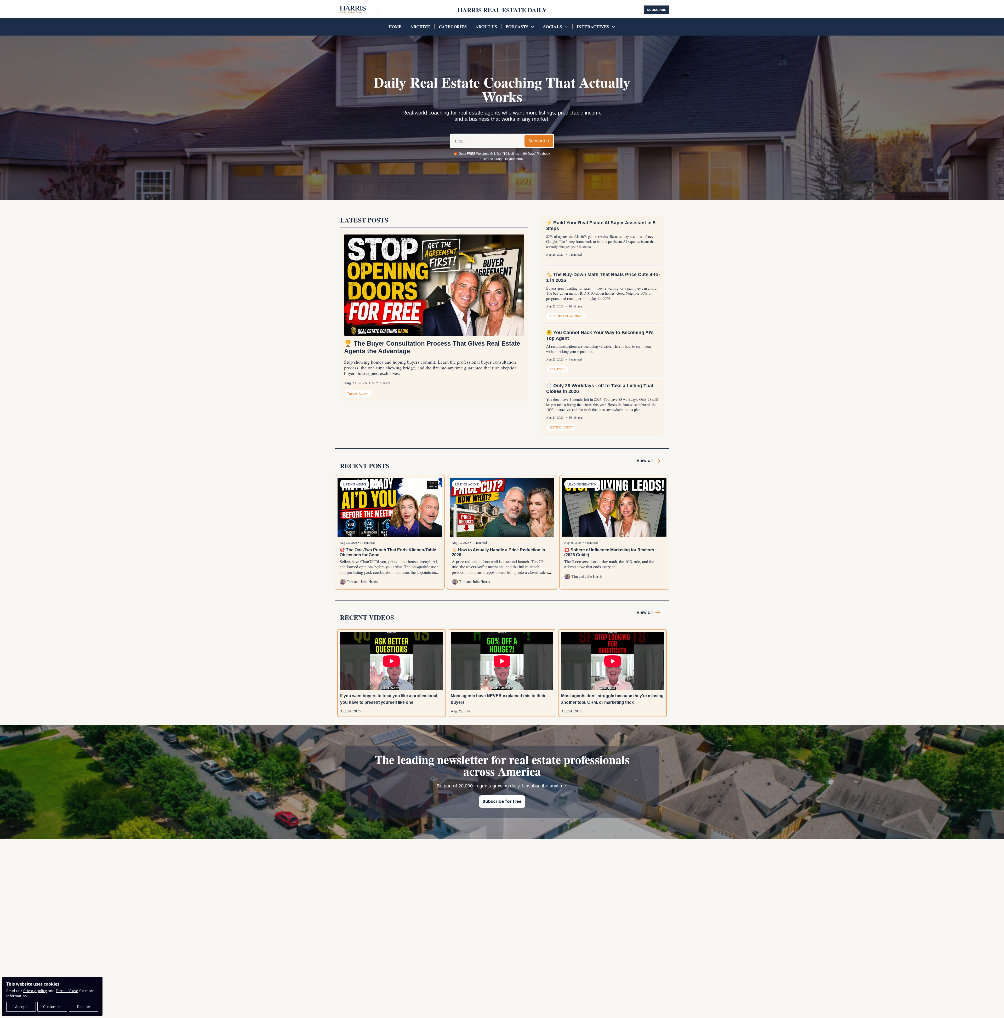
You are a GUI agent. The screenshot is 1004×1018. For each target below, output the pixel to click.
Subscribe (539, 141)
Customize (52, 1006)
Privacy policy (35, 990)
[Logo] (352, 10)
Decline (83, 1006)
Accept (21, 1006)
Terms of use (67, 990)
